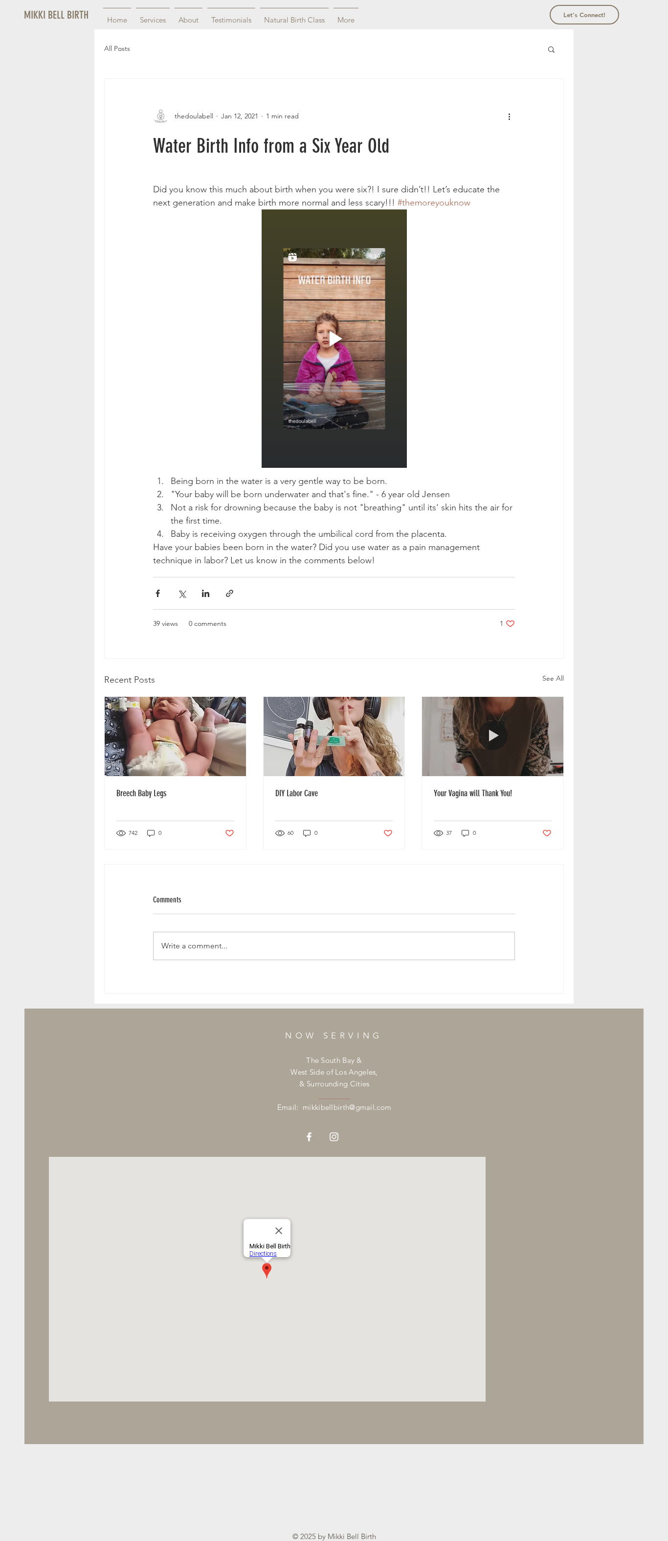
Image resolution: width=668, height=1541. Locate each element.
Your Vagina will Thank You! (473, 793)
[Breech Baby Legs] (175, 736)
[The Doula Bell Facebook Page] (309, 1137)
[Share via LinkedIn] (205, 593)
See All (553, 678)
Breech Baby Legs (141, 793)
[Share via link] (229, 593)
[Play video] (334, 338)
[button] (551, 49)
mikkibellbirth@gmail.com (347, 1107)
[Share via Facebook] (157, 593)
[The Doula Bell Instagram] (334, 1137)
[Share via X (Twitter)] (181, 593)
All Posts (117, 48)
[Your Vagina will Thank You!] (492, 736)
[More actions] (509, 116)
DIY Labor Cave (296, 793)
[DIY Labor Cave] (334, 736)
